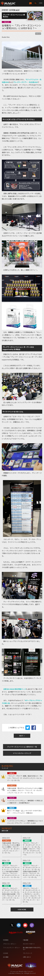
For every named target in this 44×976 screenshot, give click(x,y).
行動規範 (25, 940)
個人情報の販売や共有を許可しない (32, 948)
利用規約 (5, 940)
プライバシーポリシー (9, 944)
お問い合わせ (27, 957)
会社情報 (5, 957)
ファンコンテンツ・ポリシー (11, 948)
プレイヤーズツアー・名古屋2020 (25, 82)
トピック (38, 34)
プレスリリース (27, 953)
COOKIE (5, 953)
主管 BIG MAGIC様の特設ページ (14, 689)
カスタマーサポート (29, 944)
